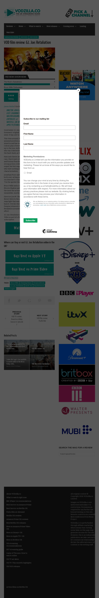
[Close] (78, 90)
